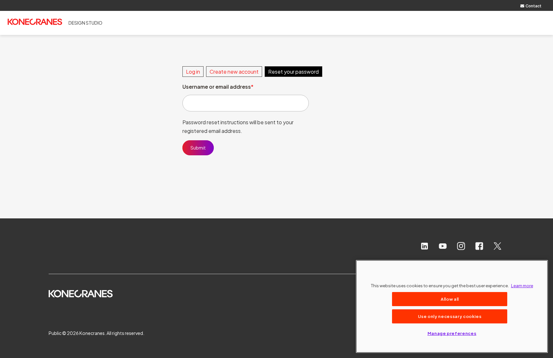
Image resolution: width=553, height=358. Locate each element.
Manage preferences (452, 333)
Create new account (234, 71)
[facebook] (479, 246)
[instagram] (461, 246)
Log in (193, 71)
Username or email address (216, 86)
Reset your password (293, 71)
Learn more (522, 285)
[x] (497, 246)
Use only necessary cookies (449, 316)
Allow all (450, 299)
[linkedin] (424, 246)
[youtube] (443, 246)
